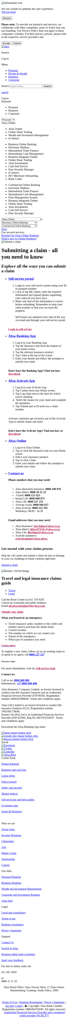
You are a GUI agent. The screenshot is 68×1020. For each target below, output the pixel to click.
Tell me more (8, 11)
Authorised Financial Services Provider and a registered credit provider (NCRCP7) (34, 1014)
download (14, 373)
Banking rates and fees (13, 769)
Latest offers (8, 775)
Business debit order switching (18, 954)
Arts (3, 847)
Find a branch (9, 781)
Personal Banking (11, 876)
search (4, 92)
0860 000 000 (21, 680)
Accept (6, 43)
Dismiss (7, 18)
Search (47, 86)
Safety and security (11, 787)
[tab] (37, 590)
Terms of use (8, 918)
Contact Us (7, 942)
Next (4, 229)
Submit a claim (9, 564)
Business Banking (11, 882)
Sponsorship (8, 859)
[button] (21, 279)
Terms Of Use (9, 1002)
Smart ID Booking (11, 811)
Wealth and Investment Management (21, 888)
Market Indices (9, 793)
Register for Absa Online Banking (20, 235)
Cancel (16, 43)
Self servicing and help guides (17, 799)
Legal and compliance (13, 912)
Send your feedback (12, 960)
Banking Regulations (31, 1002)
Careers (5, 865)
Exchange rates (9, 805)
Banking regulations (12, 924)
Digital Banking (10, 763)
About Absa (8, 829)
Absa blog (7, 900)
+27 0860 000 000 (27, 683)
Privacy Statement (11, 930)
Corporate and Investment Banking (20, 894)
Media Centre (8, 853)
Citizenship (7, 841)
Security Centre (13, 1005)
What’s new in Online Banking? (19, 238)
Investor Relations (11, 835)
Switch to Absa (9, 948)
